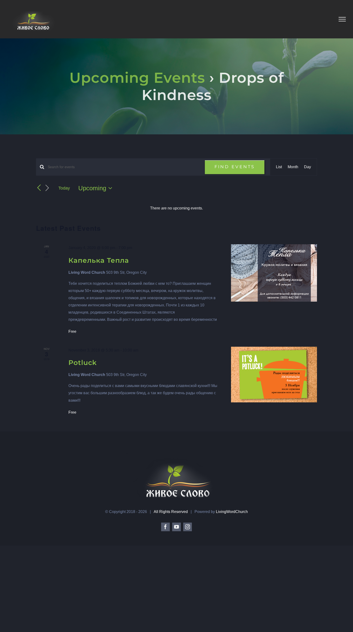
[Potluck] (274, 374)
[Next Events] (47, 188)
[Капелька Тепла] (274, 273)
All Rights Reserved (171, 512)
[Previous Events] (39, 188)
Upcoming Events (137, 77)
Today (64, 188)
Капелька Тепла (98, 260)
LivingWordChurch (232, 512)
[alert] (176, 208)
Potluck (82, 362)
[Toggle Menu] (342, 19)
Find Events (234, 166)
